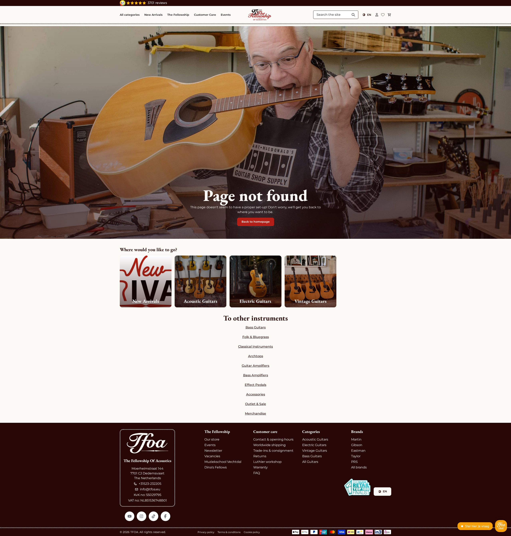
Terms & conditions (229, 532)
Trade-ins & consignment (273, 450)
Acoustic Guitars (315, 439)
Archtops (255, 356)
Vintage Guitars (314, 450)
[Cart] (389, 15)
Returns (259, 456)
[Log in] (376, 14)
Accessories (255, 394)
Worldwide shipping (269, 445)
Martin (356, 439)
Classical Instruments (255, 346)
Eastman (358, 450)
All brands (359, 467)
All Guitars (310, 462)
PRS (354, 462)
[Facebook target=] (165, 516)
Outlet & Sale (255, 404)
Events (210, 445)
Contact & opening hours (273, 439)
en (369, 15)
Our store (211, 439)
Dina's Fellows (215, 467)
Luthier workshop (267, 462)
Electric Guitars (314, 445)
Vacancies (212, 456)
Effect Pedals (255, 385)
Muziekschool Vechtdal (222, 462)
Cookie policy (252, 532)
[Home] (260, 15)
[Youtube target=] (129, 516)
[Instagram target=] (141, 516)
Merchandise (255, 413)
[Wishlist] (382, 14)
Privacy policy (206, 532)
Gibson (356, 445)
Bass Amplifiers (255, 375)
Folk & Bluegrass (255, 337)
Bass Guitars (256, 327)
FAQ (256, 473)
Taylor (355, 456)
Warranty (260, 467)
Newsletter (213, 450)
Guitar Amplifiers (255, 366)
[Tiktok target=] (153, 516)
